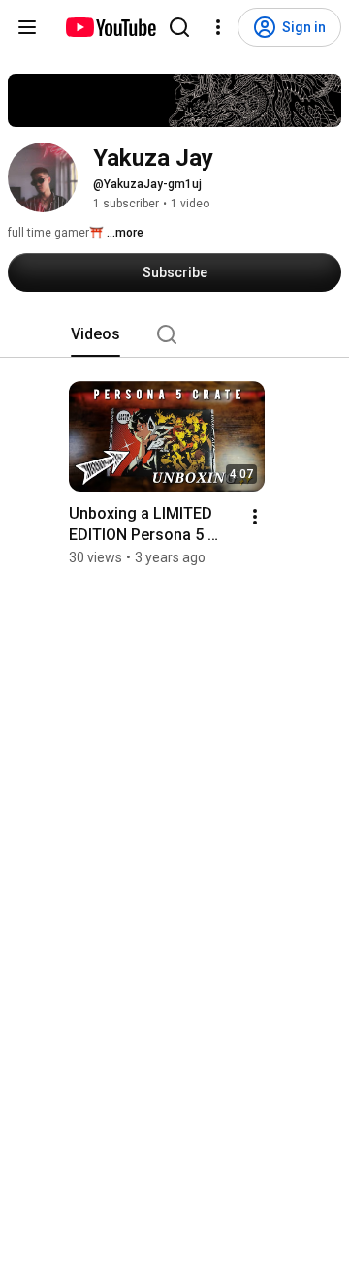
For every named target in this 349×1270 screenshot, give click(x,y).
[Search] (179, 27)
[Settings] (218, 27)
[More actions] (255, 516)
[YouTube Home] (110, 27)
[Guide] (27, 27)
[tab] (95, 334)
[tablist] (174, 334)
